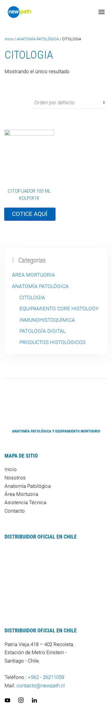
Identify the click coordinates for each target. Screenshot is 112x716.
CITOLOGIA (32, 297)
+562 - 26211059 (46, 677)
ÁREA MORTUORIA (33, 275)
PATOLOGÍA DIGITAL (42, 331)
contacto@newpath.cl (40, 686)
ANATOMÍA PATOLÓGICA (38, 39)
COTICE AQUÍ (29, 213)
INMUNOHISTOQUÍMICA (47, 320)
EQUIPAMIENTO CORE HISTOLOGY (59, 309)
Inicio (8, 39)
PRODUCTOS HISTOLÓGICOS (52, 342)
